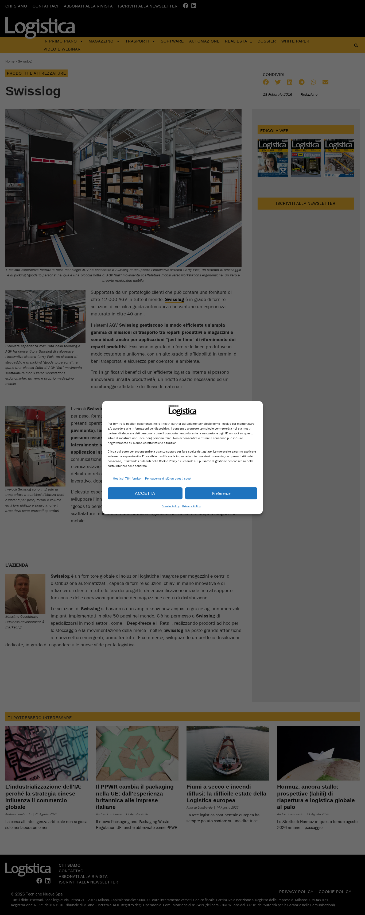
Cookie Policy (171, 506)
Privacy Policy (191, 506)
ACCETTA (145, 493)
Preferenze (221, 493)
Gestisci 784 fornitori (127, 478)
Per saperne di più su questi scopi (168, 478)
